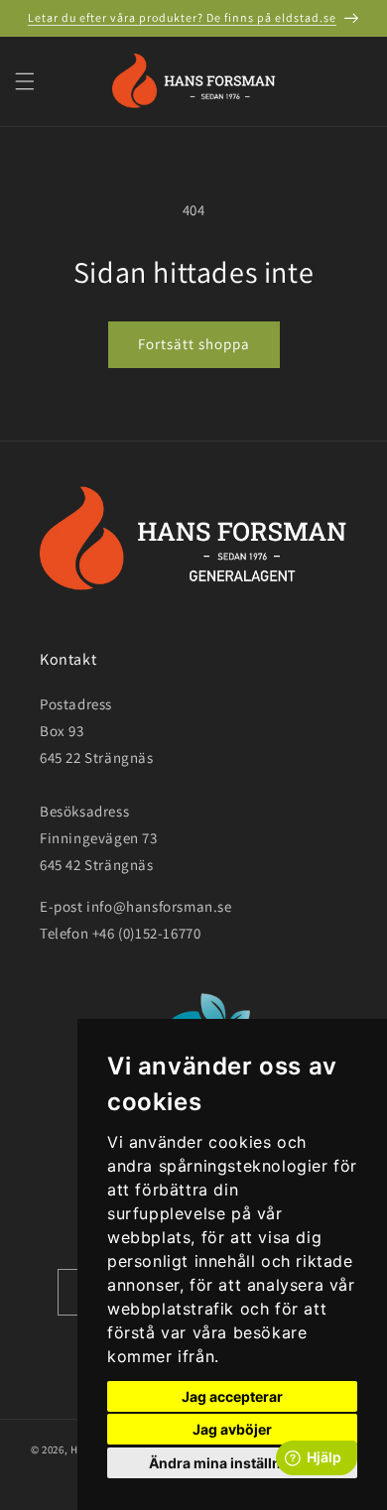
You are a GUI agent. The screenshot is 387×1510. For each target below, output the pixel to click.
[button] (25, 81)
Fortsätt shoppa (194, 343)
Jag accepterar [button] (232, 1396)
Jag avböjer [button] (232, 1429)
